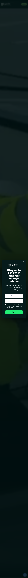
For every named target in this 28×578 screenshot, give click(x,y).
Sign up (14, 312)
